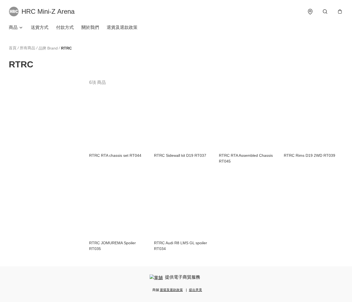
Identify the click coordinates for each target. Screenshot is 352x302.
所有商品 (27, 48)
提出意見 (195, 290)
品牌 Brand (48, 48)
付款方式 (65, 27)
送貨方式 (39, 27)
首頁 (12, 48)
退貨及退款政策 (122, 27)
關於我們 (90, 27)
